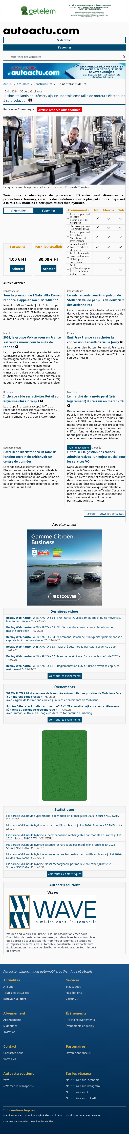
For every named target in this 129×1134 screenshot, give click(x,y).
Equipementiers (12, 447)
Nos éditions (74, 993)
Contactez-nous (13, 1053)
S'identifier (64, 40)
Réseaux (72, 333)
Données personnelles (16, 1121)
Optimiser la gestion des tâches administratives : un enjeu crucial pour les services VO (96, 456)
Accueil (7, 84)
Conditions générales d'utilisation (44, 1115)
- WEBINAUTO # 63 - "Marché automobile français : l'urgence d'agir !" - (63, 648)
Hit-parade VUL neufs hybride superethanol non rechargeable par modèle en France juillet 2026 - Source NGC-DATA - (63, 836)
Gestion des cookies (42, 1121)
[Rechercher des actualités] (124, 56)
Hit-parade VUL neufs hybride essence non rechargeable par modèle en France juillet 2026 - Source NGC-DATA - (64, 856)
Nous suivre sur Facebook (82, 1080)
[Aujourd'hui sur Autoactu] (64, 30)
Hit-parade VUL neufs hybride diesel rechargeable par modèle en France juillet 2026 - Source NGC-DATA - (60, 865)
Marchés (8, 333)
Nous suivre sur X (77, 1092)
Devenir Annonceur (78, 1053)
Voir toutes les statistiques (64, 874)
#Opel (23, 91)
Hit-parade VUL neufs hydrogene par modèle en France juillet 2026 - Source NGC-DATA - (64, 827)
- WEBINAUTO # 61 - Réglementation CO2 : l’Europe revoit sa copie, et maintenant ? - (62, 667)
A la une (8, 986)
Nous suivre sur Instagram (83, 1086)
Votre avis (9, 1059)
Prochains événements (80, 1020)
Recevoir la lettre (14, 999)
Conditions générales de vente (83, 1115)
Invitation (9, 1032)
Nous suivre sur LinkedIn (81, 1098)
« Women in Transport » (18, 1086)
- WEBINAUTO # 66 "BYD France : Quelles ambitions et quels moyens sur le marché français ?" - (64, 619)
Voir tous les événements (65, 676)
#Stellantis (36, 91)
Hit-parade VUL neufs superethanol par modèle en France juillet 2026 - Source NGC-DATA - (63, 817)
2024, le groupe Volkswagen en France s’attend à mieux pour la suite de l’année (32, 342)
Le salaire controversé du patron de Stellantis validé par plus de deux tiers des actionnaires (95, 300)
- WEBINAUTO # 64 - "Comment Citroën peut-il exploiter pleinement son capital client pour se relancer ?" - (64, 638)
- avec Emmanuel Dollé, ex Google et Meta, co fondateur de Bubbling (62, 709)
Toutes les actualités (16, 993)
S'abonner (64, 47)
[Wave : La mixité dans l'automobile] (52, 912)
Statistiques (73, 986)
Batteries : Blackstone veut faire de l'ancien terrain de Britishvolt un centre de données (30, 456)
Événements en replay (80, 1026)
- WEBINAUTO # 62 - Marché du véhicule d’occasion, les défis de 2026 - (63, 657)
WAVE (6, 1080)
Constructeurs (43, 84)
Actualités (23, 84)
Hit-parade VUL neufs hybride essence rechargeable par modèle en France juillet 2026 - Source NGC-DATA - (61, 846)
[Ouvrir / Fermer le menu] (6, 56)
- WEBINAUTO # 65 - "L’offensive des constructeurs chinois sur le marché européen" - (59, 629)
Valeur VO (72, 999)
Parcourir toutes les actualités (105, 513)
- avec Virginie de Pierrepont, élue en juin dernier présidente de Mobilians (63, 696)
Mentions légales (13, 1115)
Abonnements (12, 1020)
